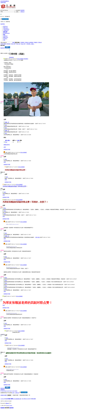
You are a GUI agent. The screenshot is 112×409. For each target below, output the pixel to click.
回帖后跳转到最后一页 (25, 395)
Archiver (2, 398)
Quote (10, 390)
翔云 (6, 127)
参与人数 (7, 140)
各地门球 (5, 31)
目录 (5, 27)
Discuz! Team (9, 405)
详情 (36, 237)
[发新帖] (7, 47)
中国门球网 (3, 43)
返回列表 (3, 47)
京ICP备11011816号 (26, 398)
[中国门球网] (8, 8)
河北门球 (18, 43)
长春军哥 (3, 334)
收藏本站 (7, 1)
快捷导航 (3, 24)
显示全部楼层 (20, 58)
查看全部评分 (7, 144)
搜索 (14, 42)
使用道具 (6, 149)
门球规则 (22, 42)
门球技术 (40, 42)
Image (5, 390)
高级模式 (3, 389)
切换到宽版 (3, 2)
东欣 (2, 188)
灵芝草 (2, 101)
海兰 (6, 125)
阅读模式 (26, 58)
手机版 (5, 398)
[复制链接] (11, 57)
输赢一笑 (7, 122)
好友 (4, 34)
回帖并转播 (15, 395)
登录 (13, 392)
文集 (4, 40)
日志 (5, 38)
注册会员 (22, 11)
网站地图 (34, 398)
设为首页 (3, 1)
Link (8, 390)
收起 (18, 140)
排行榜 (6, 33)
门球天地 (6, 29)
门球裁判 (35, 42)
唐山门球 (23, 43)
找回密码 (22, 10)
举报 (9, 149)
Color (2, 390)
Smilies (15, 390)
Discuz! (7, 403)
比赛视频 (31, 42)
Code (13, 390)
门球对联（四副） (30, 43)
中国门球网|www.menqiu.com (14, 398)
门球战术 (26, 42)
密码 (2, 11)
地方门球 (13, 43)
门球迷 (6, 30)
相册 (5, 37)
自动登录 (18, 10)
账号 (2, 10)
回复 (5, 147)
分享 (5, 35)
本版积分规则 (4, 395)
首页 (5, 26)
